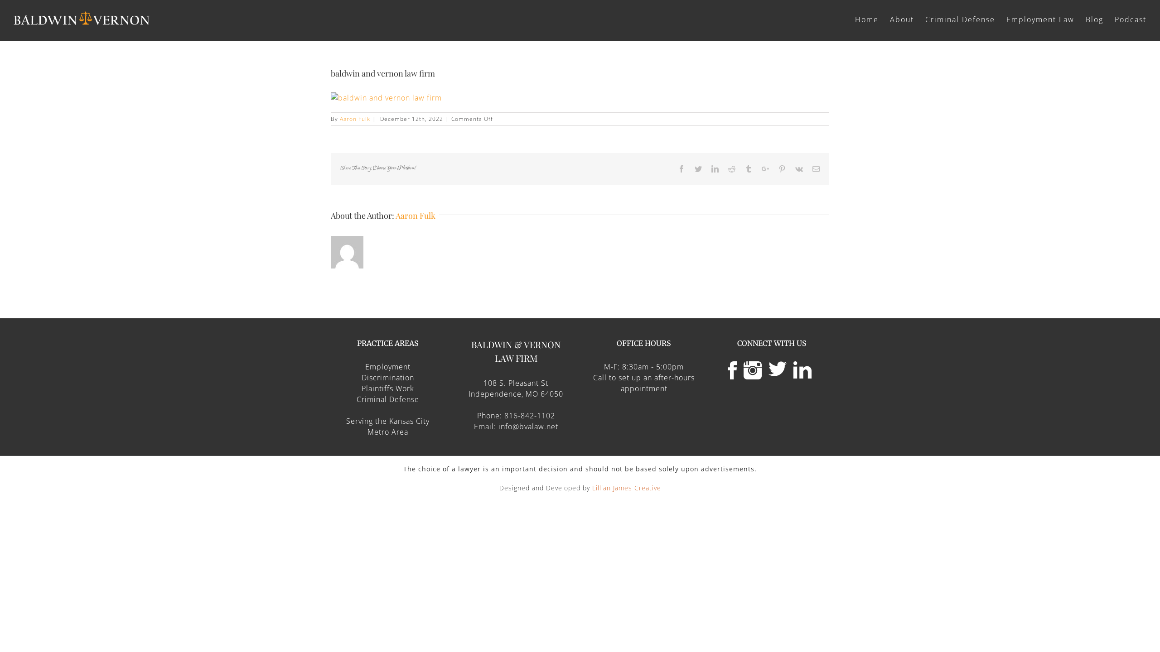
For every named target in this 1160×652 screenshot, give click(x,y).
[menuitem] (872, 19)
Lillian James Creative (626, 488)
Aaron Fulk (355, 119)
